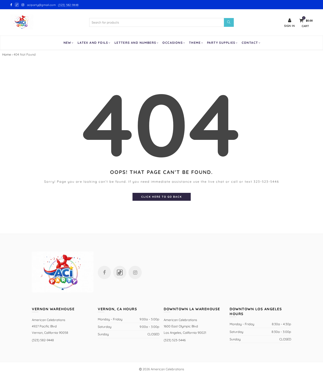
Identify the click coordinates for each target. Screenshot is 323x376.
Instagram (135, 272)
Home (6, 54)
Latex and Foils (93, 43)
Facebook (104, 272)
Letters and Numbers (135, 43)
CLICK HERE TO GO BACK (161, 196)
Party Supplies (221, 43)
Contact (250, 43)
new (67, 43)
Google (17, 5)
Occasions (172, 43)
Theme (195, 43)
